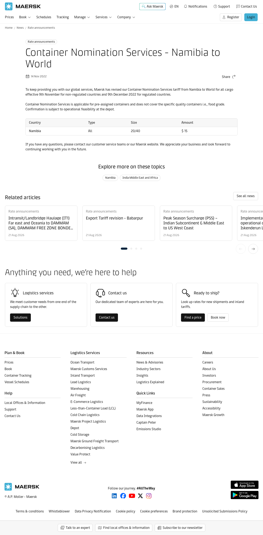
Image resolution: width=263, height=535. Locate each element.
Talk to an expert (78, 528)
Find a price (193, 317)
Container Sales (213, 389)
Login (251, 17)
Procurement (211, 382)
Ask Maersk (155, 6)
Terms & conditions (30, 511)
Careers (207, 362)
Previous (241, 249)
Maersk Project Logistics (88, 421)
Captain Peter (146, 422)
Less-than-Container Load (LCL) (93, 408)
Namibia (110, 177)
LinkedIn (114, 496)
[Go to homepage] (23, 6)
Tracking (63, 17)
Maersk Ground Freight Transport (94, 441)
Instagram (148, 496)
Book (23, 17)
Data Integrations (149, 416)
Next (253, 249)
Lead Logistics (80, 382)
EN (176, 6)
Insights (142, 375)
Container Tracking (18, 375)
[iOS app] (244, 485)
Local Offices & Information (25, 403)
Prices (9, 17)
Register (233, 17)
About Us (209, 369)
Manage (80, 17)
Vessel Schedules (17, 382)
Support (224, 6)
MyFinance (144, 403)
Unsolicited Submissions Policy (224, 511)
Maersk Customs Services (88, 369)
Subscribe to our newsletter (183, 528)
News (20, 28)
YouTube (132, 496)
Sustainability (212, 402)
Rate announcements (41, 28)
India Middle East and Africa (140, 177)
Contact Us (249, 6)
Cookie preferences (154, 511)
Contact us (106, 317)
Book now (218, 317)
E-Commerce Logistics (86, 402)
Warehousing (79, 389)
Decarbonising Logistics (87, 448)
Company (124, 17)
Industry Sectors (148, 369)
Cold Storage (79, 435)
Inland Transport (82, 375)
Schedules (43, 17)
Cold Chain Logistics (84, 415)
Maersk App (144, 409)
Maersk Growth (213, 415)
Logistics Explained (150, 382)
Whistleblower (59, 511)
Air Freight (78, 395)
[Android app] (244, 495)
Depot (74, 428)
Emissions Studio (148, 429)
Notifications (195, 5)
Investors (209, 375)
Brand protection (185, 511)
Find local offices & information (126, 528)
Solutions (20, 317)
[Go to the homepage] (22, 490)
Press (206, 395)
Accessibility (211, 408)
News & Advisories (149, 362)
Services (101, 17)
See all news (246, 196)
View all (76, 462)
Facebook (123, 496)
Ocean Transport (82, 362)
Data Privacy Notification (93, 511)
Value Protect (80, 454)
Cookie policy (125, 511)
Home (9, 28)
